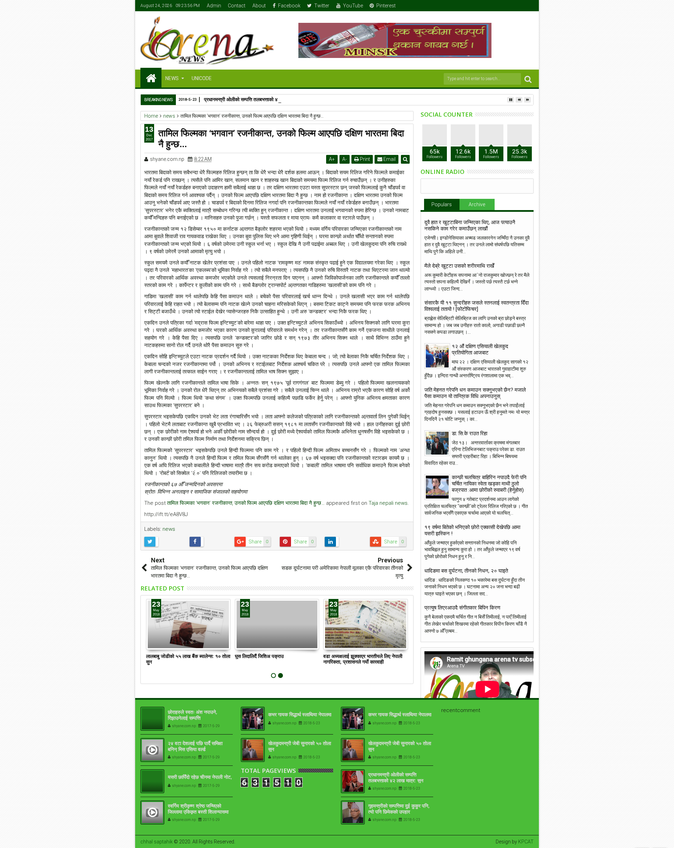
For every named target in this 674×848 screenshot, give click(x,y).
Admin (214, 5)
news (169, 529)
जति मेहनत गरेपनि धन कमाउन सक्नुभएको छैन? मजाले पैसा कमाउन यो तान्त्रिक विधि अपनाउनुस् (475, 393)
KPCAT (526, 841)
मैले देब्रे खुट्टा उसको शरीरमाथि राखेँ (459, 266)
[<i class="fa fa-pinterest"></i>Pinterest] (529, 5)
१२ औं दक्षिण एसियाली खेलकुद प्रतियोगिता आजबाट (480, 349)
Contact (236, 5)
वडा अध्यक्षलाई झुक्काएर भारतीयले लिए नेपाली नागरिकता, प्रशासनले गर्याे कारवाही (362, 659)
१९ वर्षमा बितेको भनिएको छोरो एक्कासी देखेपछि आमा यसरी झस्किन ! (472, 530)
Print (364, 159)
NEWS (172, 78)
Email (389, 159)
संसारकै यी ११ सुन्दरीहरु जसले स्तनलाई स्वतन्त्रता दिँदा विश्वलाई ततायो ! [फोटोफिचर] (476, 306)
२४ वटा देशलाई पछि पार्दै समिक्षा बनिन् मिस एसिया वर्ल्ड (195, 746)
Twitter (321, 5)
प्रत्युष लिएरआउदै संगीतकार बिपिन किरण (462, 608)
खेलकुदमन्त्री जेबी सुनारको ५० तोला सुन (299, 746)
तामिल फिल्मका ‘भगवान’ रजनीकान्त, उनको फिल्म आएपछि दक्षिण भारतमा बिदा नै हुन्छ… (246, 503)
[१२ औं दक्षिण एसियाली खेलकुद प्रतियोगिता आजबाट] (437, 356)
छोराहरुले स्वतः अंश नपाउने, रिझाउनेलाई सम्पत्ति (192, 715)
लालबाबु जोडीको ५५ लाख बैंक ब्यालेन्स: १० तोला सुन (188, 659)
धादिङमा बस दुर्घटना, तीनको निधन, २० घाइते (466, 571)
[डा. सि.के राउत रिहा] (437, 443)
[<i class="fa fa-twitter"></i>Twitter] (507, 5)
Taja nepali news (388, 503)
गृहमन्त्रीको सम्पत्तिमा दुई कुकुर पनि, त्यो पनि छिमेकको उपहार (399, 808)
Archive (477, 204)
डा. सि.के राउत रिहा (469, 433)
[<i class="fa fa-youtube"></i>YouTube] (518, 5)
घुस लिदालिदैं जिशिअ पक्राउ (259, 656)
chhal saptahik (156, 841)
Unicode (202, 78)
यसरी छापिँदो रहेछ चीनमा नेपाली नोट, (200, 777)
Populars (441, 204)
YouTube (353, 5)
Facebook (289, 5)
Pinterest (386, 5)
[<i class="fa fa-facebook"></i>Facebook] (496, 5)
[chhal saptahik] (150, 77)
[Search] (528, 79)
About (259, 5)
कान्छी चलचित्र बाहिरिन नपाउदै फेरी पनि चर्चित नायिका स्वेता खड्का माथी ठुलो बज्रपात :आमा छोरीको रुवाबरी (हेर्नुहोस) (489, 483)
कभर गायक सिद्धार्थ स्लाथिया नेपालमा (299, 714)
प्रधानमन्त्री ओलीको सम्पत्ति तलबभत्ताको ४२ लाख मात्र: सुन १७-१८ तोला (268, 99)
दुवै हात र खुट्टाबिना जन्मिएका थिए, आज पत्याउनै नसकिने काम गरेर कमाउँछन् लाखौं (469, 225)
